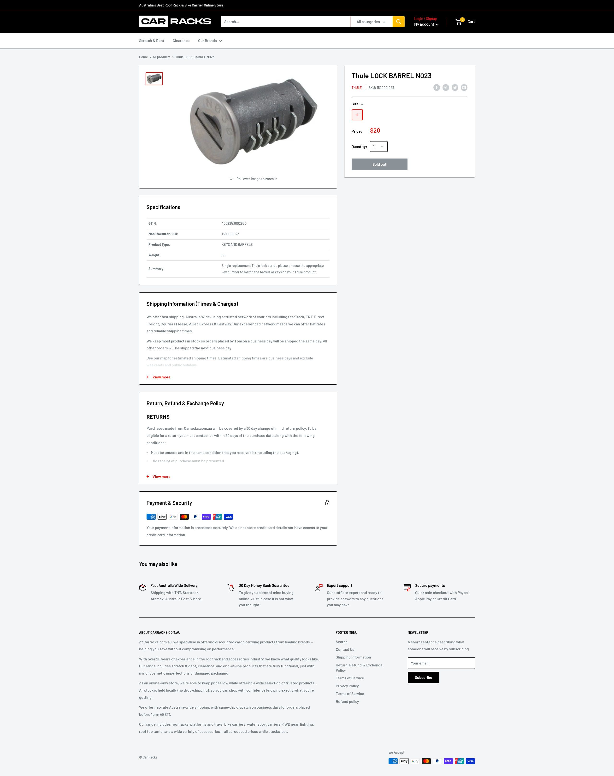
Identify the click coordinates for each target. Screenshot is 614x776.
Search (342, 641)
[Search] (399, 21)
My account (424, 24)
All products (162, 57)
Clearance (181, 40)
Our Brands (207, 40)
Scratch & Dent (151, 40)
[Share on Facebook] (436, 87)
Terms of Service (350, 678)
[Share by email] (464, 87)
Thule (357, 87)
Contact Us (345, 649)
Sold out (379, 164)
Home (143, 57)
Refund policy (347, 701)
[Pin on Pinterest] (446, 87)
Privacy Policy (347, 685)
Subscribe (423, 677)
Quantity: (359, 146)
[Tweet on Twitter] (455, 87)
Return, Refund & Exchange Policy (359, 667)
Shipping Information (353, 657)
